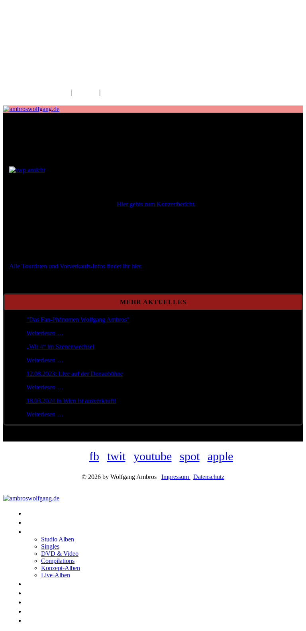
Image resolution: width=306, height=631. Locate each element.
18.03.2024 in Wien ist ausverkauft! (71, 400)
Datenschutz (208, 476)
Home (60, 92)
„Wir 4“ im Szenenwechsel (60, 346)
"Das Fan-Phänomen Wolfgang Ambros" (77, 319)
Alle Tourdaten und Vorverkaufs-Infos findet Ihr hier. (75, 266)
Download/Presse (128, 92)
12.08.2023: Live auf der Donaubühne (74, 373)
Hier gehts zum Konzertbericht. (156, 204)
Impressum (175, 476)
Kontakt (85, 92)
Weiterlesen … (44, 333)
